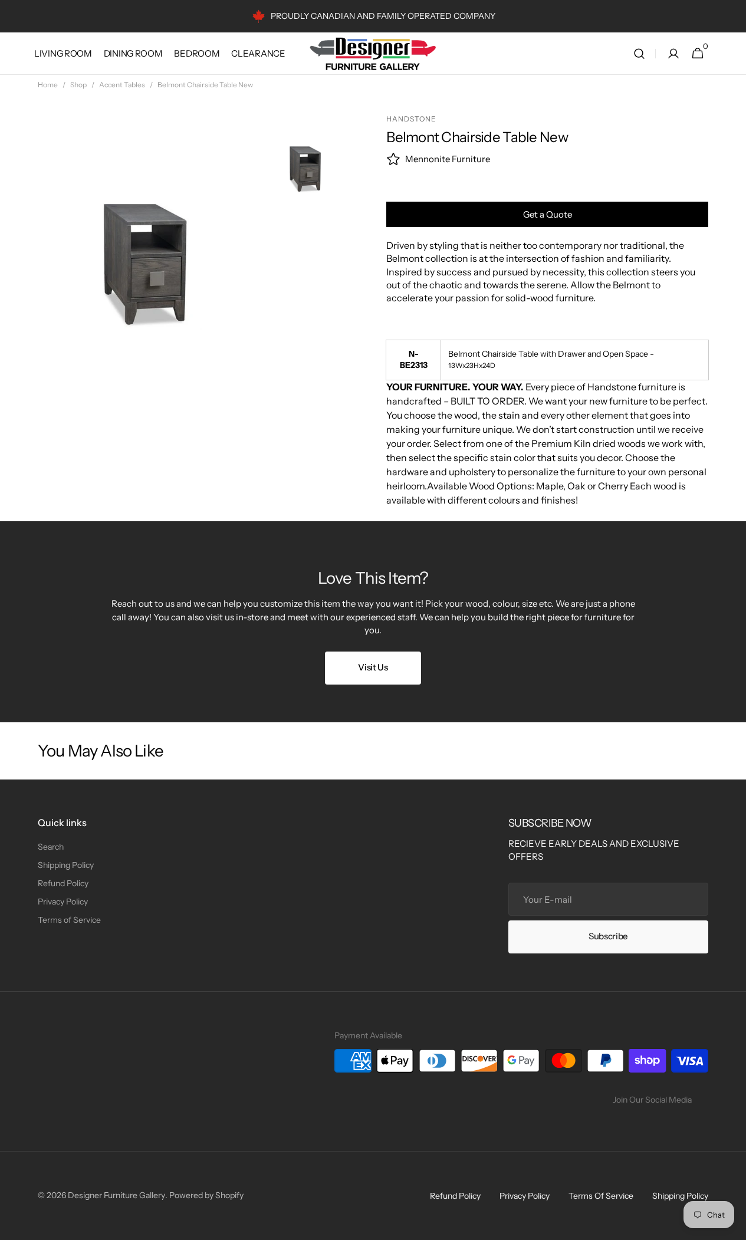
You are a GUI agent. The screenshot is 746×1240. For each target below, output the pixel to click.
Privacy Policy (63, 901)
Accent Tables (122, 84)
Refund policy (455, 1195)
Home (48, 84)
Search (51, 846)
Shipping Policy (66, 865)
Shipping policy (680, 1195)
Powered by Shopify (206, 1195)
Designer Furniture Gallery (116, 1195)
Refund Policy (63, 883)
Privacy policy (524, 1195)
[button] (639, 53)
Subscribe (608, 936)
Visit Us (373, 667)
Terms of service (600, 1195)
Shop (78, 84)
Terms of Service (69, 920)
